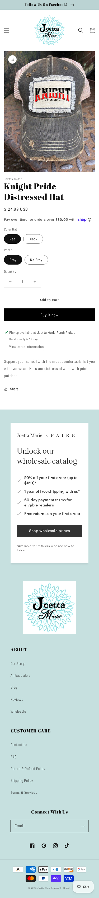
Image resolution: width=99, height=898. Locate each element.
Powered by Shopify (61, 888)
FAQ (14, 756)
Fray (13, 259)
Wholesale (18, 711)
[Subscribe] (82, 826)
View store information (26, 346)
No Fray (36, 259)
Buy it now (49, 314)
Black (33, 239)
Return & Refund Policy (28, 768)
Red (12, 239)
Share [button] (14, 389)
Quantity (10, 271)
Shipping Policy (22, 780)
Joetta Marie (43, 888)
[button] (6, 30)
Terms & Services (24, 792)
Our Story (18, 663)
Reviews (17, 699)
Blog (14, 687)
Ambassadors (21, 675)
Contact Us (19, 744)
